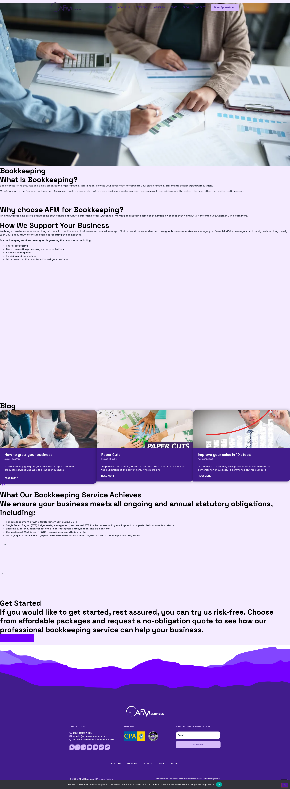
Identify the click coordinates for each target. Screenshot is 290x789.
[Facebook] (72, 747)
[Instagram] (78, 747)
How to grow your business (28, 454)
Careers (159, 7)
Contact (200, 7)
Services (141, 7)
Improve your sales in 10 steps (224, 454)
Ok (219, 784)
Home (109, 7)
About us (124, 7)
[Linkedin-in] (95, 747)
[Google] (83, 747)
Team (173, 7)
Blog (186, 7)
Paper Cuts (111, 454)
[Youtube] (89, 747)
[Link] (107, 747)
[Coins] (101, 747)
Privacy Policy (104, 779)
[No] (284, 785)
